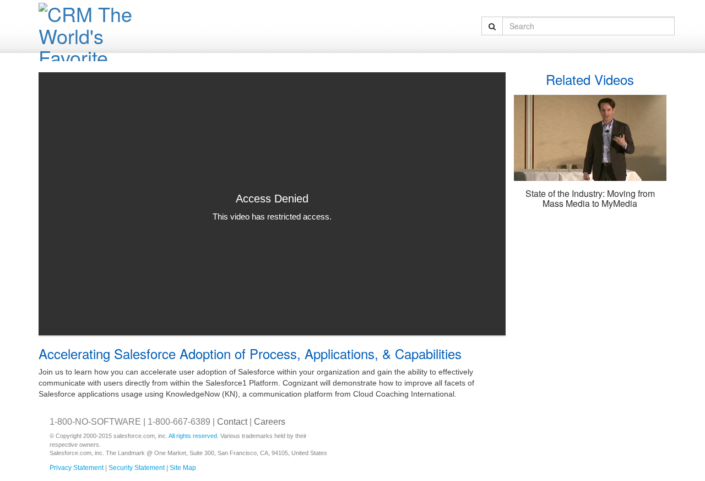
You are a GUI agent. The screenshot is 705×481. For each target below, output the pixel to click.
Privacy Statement (77, 468)
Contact (232, 421)
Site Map (183, 468)
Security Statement (137, 468)
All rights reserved (193, 435)
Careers (269, 421)
